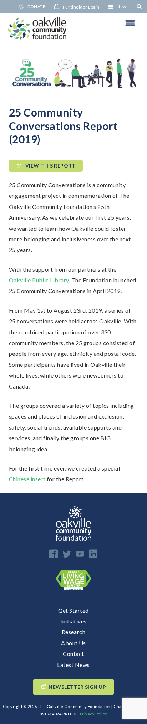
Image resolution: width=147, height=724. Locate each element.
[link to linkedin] (93, 553)
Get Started (73, 610)
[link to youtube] (80, 553)
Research (74, 631)
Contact (73, 653)
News (122, 6)
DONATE (36, 6)
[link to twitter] (66, 553)
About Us (73, 643)
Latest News (73, 664)
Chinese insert (27, 479)
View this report (49, 166)
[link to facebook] (53, 553)
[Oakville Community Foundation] (73, 28)
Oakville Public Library (39, 280)
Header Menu (130, 22)
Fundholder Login (81, 7)
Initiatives (73, 621)
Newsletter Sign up (77, 687)
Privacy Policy (93, 714)
